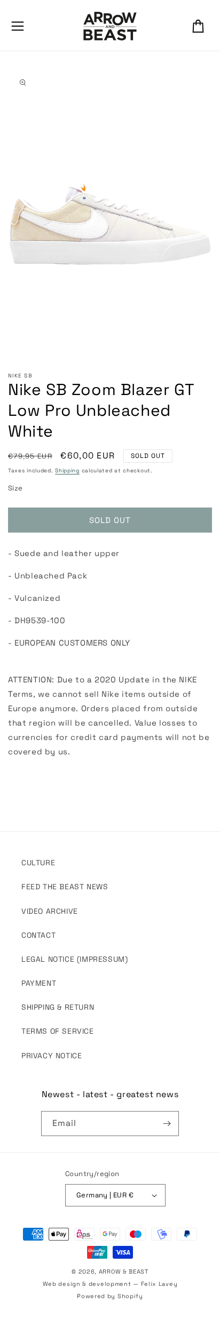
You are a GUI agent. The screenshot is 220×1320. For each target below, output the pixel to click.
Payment (38, 983)
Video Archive (49, 911)
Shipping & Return (57, 1007)
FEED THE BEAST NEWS (64, 886)
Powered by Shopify (110, 1296)
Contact (38, 935)
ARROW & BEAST (123, 1271)
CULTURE (38, 862)
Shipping (67, 470)
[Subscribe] (166, 1123)
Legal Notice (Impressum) (74, 959)
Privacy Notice (51, 1055)
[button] (18, 26)
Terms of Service (57, 1031)
